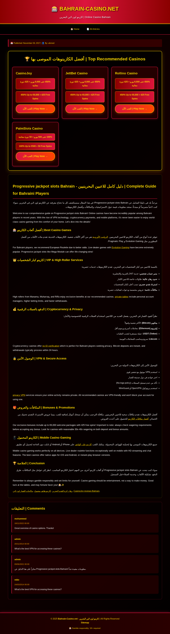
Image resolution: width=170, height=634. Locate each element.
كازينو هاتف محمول (42, 491)
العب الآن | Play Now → (35, 108)
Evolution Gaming (120, 247)
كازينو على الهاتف (83, 444)
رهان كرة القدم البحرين (62, 491)
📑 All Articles (93, 29)
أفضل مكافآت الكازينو (138, 419)
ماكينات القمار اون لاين (23, 491)
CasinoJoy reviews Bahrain (86, 491)
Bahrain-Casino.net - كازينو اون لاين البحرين (78, 619)
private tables (121, 296)
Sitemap (85, 622)
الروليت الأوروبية (100, 237)
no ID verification (50, 346)
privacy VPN (19, 395)
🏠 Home (75, 29)
